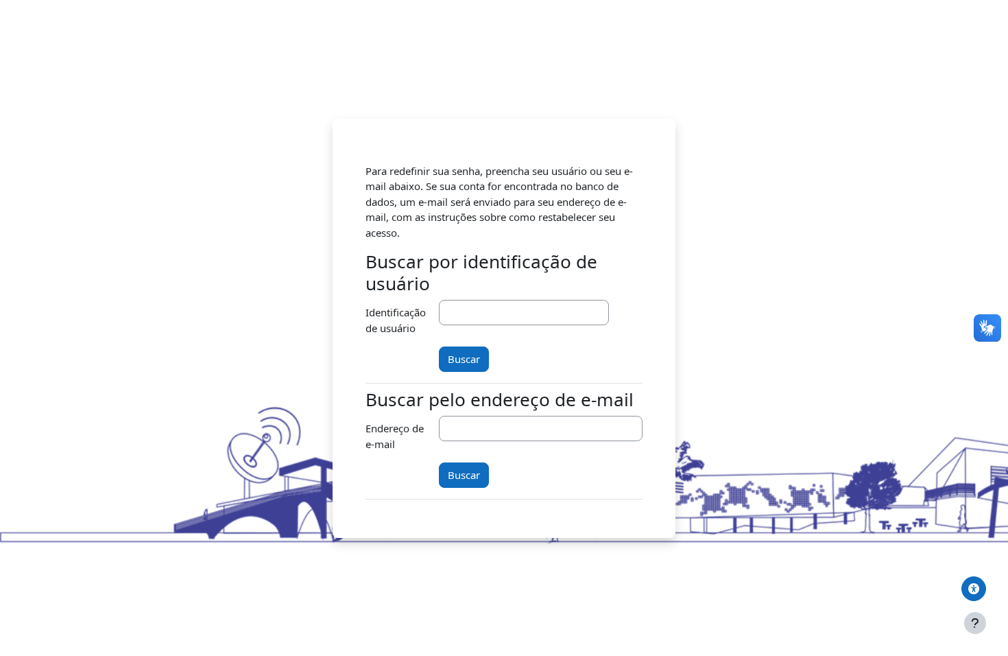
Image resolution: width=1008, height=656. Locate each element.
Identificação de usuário (395, 320)
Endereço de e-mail (394, 436)
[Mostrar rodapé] (975, 623)
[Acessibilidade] (973, 588)
